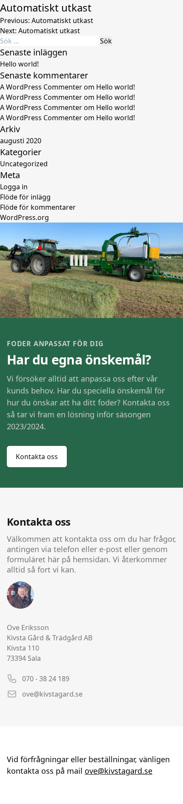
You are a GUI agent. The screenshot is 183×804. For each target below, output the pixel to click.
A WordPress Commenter (41, 117)
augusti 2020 (20, 140)
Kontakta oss (37, 456)
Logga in (14, 186)
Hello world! (19, 64)
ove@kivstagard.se (52, 694)
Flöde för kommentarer (38, 207)
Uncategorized (24, 163)
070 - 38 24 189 (45, 678)
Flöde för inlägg (25, 197)
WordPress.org (24, 217)
